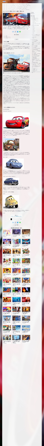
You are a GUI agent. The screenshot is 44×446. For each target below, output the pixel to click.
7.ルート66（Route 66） (34, 47)
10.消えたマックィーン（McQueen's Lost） (36, 50)
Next (20, 219)
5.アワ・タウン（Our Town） (35, 45)
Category (29, 1)
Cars (31, 13)
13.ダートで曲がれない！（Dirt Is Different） (36, 53)
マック (33, 38)
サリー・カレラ (34, 22)
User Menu (33, 1)
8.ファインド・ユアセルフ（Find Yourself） (36, 48)
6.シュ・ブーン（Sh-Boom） (35, 46)
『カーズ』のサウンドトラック (34, 39)
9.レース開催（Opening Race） (35, 49)
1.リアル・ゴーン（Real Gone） (35, 40)
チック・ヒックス (34, 36)
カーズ (33, 13)
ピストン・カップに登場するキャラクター (36, 34)
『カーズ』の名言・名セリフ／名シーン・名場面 (35, 63)
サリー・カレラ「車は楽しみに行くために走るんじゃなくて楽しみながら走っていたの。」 (36, 66)
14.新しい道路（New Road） (35, 54)
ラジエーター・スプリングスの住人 (35, 25)
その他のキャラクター (34, 37)
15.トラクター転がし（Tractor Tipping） (36, 55)
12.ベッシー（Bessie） (34, 52)
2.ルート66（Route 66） (34, 41)
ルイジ (33, 26)
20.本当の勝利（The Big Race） (35, 62)
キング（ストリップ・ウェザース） (36, 35)
